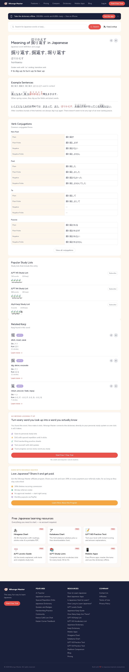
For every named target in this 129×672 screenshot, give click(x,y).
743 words (15, 276)
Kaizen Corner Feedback (45, 621)
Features (34, 3)
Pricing (46, 3)
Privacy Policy (104, 603)
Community (40, 614)
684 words (15, 292)
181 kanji (25, 292)
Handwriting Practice (44, 610)
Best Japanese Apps (76, 596)
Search (96, 27)
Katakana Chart (74, 639)
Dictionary (67, 3)
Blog (90, 3)
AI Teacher (40, 593)
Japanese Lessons (43, 596)
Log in (104, 3)
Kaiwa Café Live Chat (44, 618)
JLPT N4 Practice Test (76, 646)
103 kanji (25, 276)
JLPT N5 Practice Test (76, 642)
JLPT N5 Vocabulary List (77, 621)
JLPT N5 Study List (19, 272)
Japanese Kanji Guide (76, 610)
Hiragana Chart (74, 635)
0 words (14, 308)
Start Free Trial (117, 3)
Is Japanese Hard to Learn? (78, 600)
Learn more (15, 353)
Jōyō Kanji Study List (20, 304)
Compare (56, 3)
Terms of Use (104, 600)
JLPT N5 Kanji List (74, 618)
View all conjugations (64, 250)
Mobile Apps (80, 3)
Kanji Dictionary (74, 628)
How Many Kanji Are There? (79, 614)
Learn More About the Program (64, 503)
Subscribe (112, 273)
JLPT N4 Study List (19, 288)
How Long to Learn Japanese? (80, 603)
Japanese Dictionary (44, 603)
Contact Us (103, 593)
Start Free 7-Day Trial (64, 455)
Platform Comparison (76, 649)
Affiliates (103, 596)
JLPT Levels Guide (75, 607)
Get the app (109, 16)
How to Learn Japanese (77, 593)
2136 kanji (24, 308)
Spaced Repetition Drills (45, 600)
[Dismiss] (118, 16)
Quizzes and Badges (44, 607)
